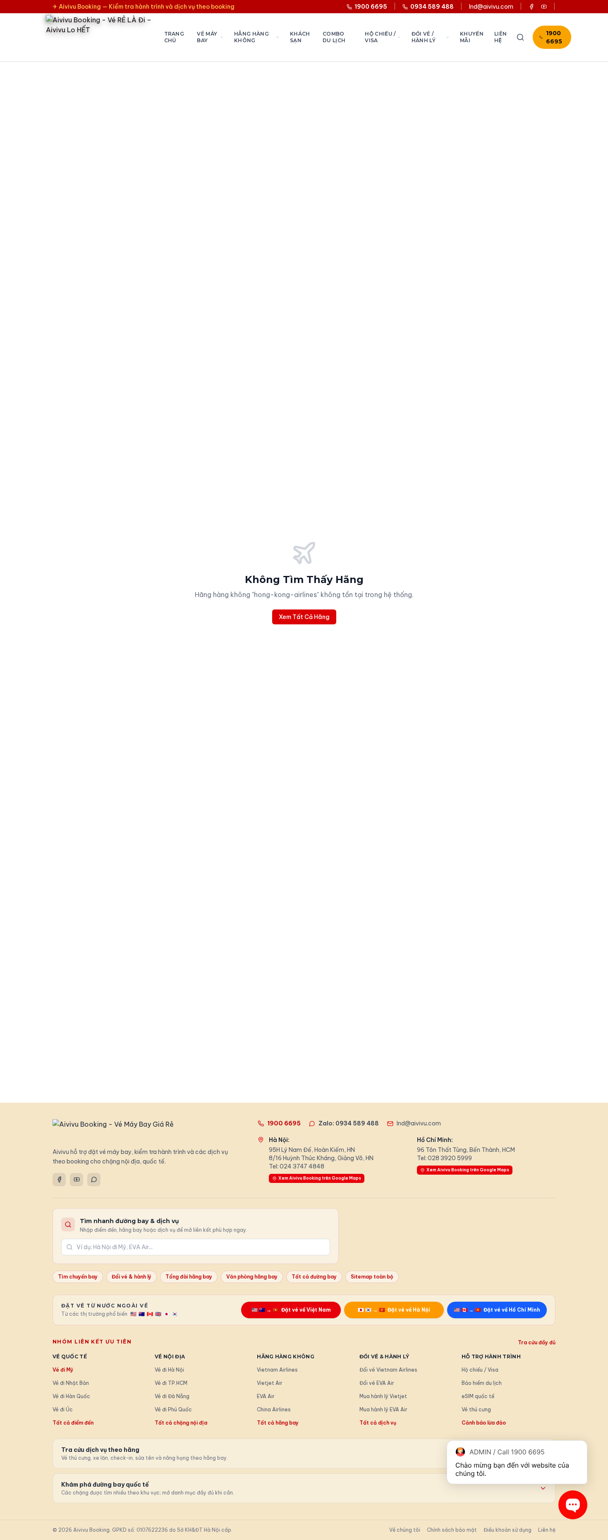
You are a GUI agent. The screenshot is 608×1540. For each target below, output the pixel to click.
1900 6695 (554, 37)
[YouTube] (76, 1179)
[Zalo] (94, 1179)
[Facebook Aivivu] (531, 7)
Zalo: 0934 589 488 (348, 1123)
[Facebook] (59, 1179)
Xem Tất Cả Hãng (304, 617)
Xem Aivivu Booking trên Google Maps (319, 1178)
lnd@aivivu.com (491, 6)
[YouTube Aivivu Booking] (544, 7)
